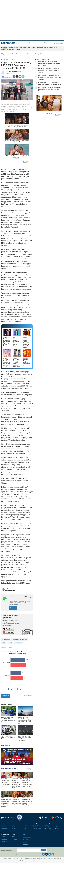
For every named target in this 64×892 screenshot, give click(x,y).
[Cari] (45, 43)
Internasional (30, 54)
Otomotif (3, 49)
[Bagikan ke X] (17, 76)
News (13, 836)
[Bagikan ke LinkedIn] (20, 76)
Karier (22, 858)
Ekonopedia (22, 47)
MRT (8, 176)
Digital (16, 47)
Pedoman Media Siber (30, 858)
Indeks (24, 836)
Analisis (56, 826)
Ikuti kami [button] (12, 607)
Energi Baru (46, 825)
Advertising (16, 858)
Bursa (13, 828)
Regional (17, 49)
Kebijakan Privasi (41, 858)
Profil (34, 826)
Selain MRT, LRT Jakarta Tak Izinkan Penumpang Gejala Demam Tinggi (14, 480)
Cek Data (57, 828)
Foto (13, 841)
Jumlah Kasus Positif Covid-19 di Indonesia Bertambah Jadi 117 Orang (16, 581)
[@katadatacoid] (52, 854)
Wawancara (4, 839)
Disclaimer (49, 858)
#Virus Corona (18, 642)
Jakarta (23, 169)
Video (9, 49)
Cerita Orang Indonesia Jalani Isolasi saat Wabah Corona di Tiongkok (16, 393)
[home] (1, 48)
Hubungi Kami (57, 858)
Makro (13, 825)
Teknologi (25, 831)
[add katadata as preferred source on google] (17, 589)
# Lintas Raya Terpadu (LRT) (20, 639)
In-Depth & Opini (52, 47)
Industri (24, 54)
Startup (24, 828)
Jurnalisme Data (41, 47)
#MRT (3, 642)
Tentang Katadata (7, 858)
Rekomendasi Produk (8, 326)
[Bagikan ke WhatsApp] (23, 76)
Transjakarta (20, 174)
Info (13, 49)
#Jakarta (10, 642)
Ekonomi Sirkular (48, 826)
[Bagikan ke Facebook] (14, 76)
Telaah (3, 836)
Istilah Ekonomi (37, 828)
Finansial (10, 47)
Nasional (18, 54)
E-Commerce (26, 825)
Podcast (14, 843)
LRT (27, 174)
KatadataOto (26, 844)
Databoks (25, 841)
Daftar (43, 850)
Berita (5, 47)
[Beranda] (1, 59)
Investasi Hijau (47, 828)
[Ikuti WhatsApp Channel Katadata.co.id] (4, 599)
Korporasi (14, 830)
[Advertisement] (49, 143)
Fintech (24, 826)
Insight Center (26, 839)
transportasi (24, 171)
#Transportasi (6, 639)
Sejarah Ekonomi (37, 825)
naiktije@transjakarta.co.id (17, 388)
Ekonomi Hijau (31, 47)
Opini (2, 838)
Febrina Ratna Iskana (14, 71)
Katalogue (14, 839)
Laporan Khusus (5, 841)
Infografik (57, 825)
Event (24, 842)
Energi (37, 54)
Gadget (24, 830)
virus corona (14, 179)
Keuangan (14, 826)
